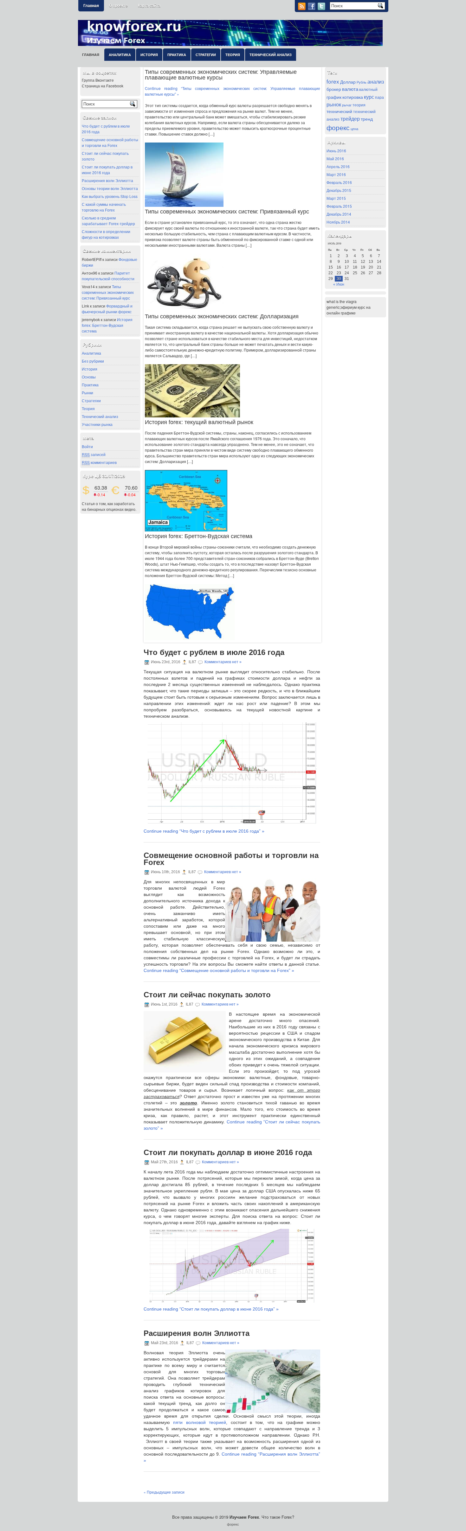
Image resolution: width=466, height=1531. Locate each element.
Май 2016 (335, 158)
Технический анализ (270, 54)
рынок (334, 104)
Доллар (348, 82)
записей (94, 454)
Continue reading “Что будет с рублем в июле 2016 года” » (204, 831)
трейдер (350, 118)
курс (369, 96)
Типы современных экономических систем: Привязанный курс (108, 292)
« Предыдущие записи (164, 1492)
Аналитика (120, 54)
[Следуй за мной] (322, 8)
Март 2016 (336, 174)
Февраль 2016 (339, 182)
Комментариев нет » (223, 662)
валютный (368, 89)
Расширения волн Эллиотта (107, 180)
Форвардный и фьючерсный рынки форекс (107, 308)
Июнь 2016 (336, 150)
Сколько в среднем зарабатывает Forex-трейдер (108, 220)
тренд (367, 119)
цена (354, 128)
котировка (352, 97)
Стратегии (206, 54)
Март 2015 (336, 198)
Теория (232, 54)
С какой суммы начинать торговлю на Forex (104, 207)
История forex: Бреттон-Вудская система (107, 325)
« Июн (338, 284)
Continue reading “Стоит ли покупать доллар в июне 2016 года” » (211, 1309)
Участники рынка (97, 424)
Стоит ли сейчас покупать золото (207, 994)
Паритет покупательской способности (108, 275)
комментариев (99, 462)
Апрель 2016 (338, 166)
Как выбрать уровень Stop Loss (110, 196)
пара (379, 97)
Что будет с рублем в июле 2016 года (214, 652)
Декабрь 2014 (339, 214)
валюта (350, 89)
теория (359, 105)
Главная (91, 5)
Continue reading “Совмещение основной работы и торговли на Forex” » (219, 970)
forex (333, 81)
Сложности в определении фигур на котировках (106, 234)
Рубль (361, 82)
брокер (334, 89)
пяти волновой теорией (199, 1422)
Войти (87, 446)
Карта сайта (149, 5)
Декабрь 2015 (339, 190)
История (149, 54)
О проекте (118, 5)
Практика (176, 54)
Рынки (87, 392)
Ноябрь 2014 (338, 222)
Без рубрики (93, 361)
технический (339, 111)
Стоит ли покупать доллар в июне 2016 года (107, 169)
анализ (375, 81)
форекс (338, 127)
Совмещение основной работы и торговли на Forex (110, 142)
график (334, 97)
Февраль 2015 (339, 206)
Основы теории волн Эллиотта (110, 188)
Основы (89, 376)
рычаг (347, 105)
